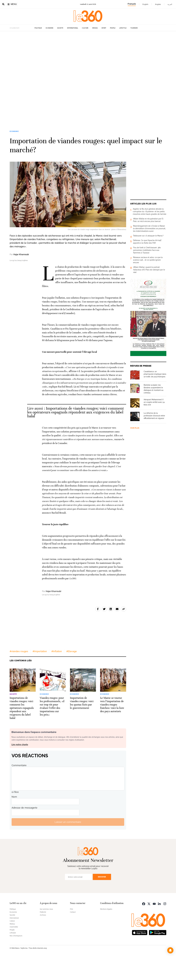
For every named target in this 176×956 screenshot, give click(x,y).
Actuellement (14, 28)
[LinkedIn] (159, 903)
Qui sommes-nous (46, 909)
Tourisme (134, 28)
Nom (14, 796)
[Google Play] (157, 932)
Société (60, 28)
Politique (38, 28)
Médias (95, 28)
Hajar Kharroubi (21, 254)
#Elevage (71, 651)
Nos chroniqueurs (16, 936)
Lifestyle (123, 28)
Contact (73, 912)
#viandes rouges (19, 651)
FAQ (71, 909)
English (145, 4)
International (72, 28)
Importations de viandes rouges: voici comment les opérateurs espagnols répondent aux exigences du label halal (75, 412)
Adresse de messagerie (24, 807)
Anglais (158, 4)
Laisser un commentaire (68, 822)
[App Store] (139, 932)
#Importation (40, 651)
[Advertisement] (77, 69)
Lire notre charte (19, 744)
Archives (43, 915)
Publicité (43, 912)
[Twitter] (148, 903)
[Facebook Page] (143, 903)
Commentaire (19, 765)
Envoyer (102, 877)
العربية (169, 4)
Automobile (14, 927)
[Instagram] (164, 903)
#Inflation (56, 651)
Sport (104, 28)
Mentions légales (106, 909)
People (112, 28)
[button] (170, 950)
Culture (85, 28)
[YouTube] (154, 903)
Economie (49, 28)
